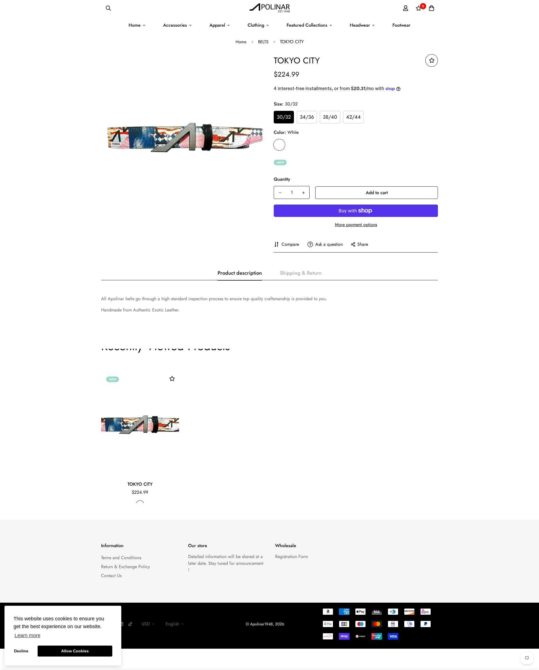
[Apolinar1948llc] (269, 8)
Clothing (256, 25)
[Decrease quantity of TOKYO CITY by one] (280, 192)
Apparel (217, 25)
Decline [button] (21, 651)
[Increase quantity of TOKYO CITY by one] (303, 192)
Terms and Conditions (121, 557)
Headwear (360, 25)
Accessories (175, 25)
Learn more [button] (27, 635)
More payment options (356, 224)
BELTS (263, 42)
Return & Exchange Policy (125, 566)
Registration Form (291, 556)
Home (135, 25)
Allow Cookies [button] (75, 651)
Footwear (401, 25)
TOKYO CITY (140, 484)
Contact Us (111, 575)
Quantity (282, 179)
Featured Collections (307, 25)
